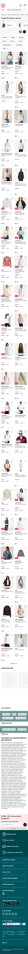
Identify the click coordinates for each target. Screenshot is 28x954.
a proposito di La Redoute (8, 859)
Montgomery (6, 714)
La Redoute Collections (9, 729)
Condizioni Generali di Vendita (8, 931)
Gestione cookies (11, 934)
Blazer (14, 714)
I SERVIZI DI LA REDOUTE (7, 866)
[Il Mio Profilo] (20, 5)
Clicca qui (14, 828)
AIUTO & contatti (6, 872)
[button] (25, 5)
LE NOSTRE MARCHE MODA (8, 884)
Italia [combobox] (5, 942)
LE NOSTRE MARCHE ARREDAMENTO (10, 878)
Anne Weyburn (22, 729)
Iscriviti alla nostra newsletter (9, 821)
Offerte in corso (13, 933)
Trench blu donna (21, 718)
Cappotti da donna (8, 718)
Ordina (5, 37)
